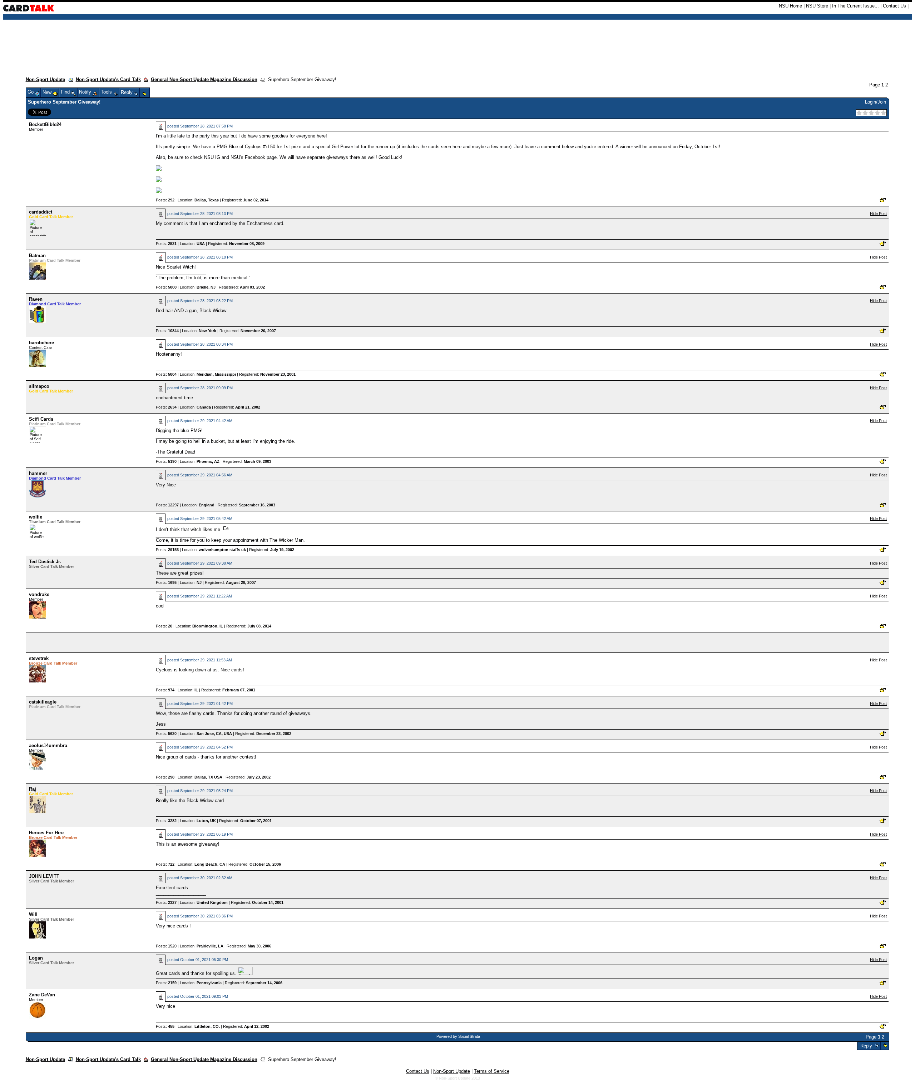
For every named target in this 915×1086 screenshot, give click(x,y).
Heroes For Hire (46, 832)
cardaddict (40, 212)
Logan (36, 958)
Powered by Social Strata (458, 1036)
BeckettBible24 (45, 124)
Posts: (165, 200)
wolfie (35, 517)
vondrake (39, 594)
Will (33, 914)
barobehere (41, 342)
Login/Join (875, 102)
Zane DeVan (42, 994)
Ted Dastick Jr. (45, 561)
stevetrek (39, 658)
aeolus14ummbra (48, 745)
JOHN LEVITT (44, 876)
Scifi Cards (41, 419)
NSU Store (817, 6)
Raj (32, 789)
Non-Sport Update (45, 79)
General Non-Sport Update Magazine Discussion (204, 79)
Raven (36, 299)
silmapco (39, 386)
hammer (38, 473)
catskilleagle (42, 702)
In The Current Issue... (855, 6)
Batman (37, 255)
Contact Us (894, 6)
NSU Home (790, 6)
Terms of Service (491, 1071)
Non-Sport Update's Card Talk (108, 79)
